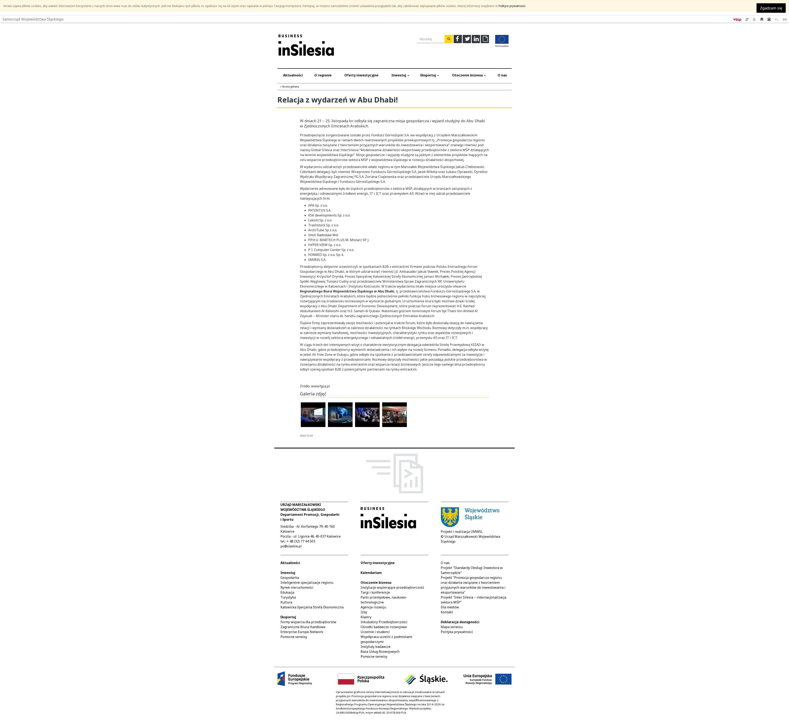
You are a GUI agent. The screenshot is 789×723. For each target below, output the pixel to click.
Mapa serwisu (452, 627)
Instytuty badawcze (376, 646)
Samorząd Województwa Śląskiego (32, 18)
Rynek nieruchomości (296, 587)
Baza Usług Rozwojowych (380, 651)
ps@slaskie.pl (291, 546)
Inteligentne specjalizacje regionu (306, 582)
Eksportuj (428, 75)
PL (777, 19)
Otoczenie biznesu (468, 75)
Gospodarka (289, 577)
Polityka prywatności (457, 632)
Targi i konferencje (375, 592)
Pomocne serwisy (293, 636)
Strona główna (290, 86)
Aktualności (293, 75)
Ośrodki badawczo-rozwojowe (384, 627)
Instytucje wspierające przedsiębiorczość (392, 587)
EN (785, 19)
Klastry (366, 617)
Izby (364, 612)
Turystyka (288, 597)
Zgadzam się (771, 8)
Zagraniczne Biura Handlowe (302, 627)
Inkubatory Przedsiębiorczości (384, 622)
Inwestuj (399, 75)
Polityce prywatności (511, 6)
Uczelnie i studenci (375, 632)
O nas (502, 75)
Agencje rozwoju (373, 607)
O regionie (323, 75)
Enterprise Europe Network (301, 632)
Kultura (286, 602)
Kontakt (447, 612)
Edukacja (287, 592)
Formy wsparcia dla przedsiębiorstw (308, 622)
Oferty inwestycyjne (361, 75)
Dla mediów (450, 607)
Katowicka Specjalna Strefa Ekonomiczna (312, 607)
